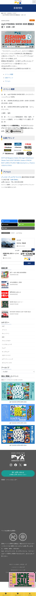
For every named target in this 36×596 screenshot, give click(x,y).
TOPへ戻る (30, 595)
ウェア (4, 348)
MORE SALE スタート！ (16, 302)
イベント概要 (9, 74)
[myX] (28, 255)
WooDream (29, 158)
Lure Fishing (19, 233)
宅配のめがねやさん (23, 163)
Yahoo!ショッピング (18, 595)
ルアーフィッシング (7, 359)
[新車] (8, 242)
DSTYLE (4, 158)
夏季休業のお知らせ (15, 292)
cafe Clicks (14, 179)
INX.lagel (22, 158)
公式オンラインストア (5, 595)
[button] (18, 473)
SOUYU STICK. (7, 165)
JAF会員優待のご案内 (16, 282)
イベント (4, 329)
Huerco (32, 163)
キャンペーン (5, 333)
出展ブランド (9, 77)
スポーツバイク (6, 355)
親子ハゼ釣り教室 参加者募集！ (18, 272)
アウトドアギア (6, 340)
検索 (29, 263)
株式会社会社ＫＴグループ (17, 570)
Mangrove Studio (13, 158)
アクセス (7, 81)
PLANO (13, 163)
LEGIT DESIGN (15, 160)
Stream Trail (5, 160)
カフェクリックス (7, 362)
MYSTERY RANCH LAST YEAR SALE (20, 311)
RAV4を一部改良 (21, 243)
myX (3, 326)
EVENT (32, 20)
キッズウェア (5, 351)
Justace (23, 160)
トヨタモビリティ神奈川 (17, 567)
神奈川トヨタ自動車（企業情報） (17, 564)
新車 (3, 337)
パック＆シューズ (7, 344)
